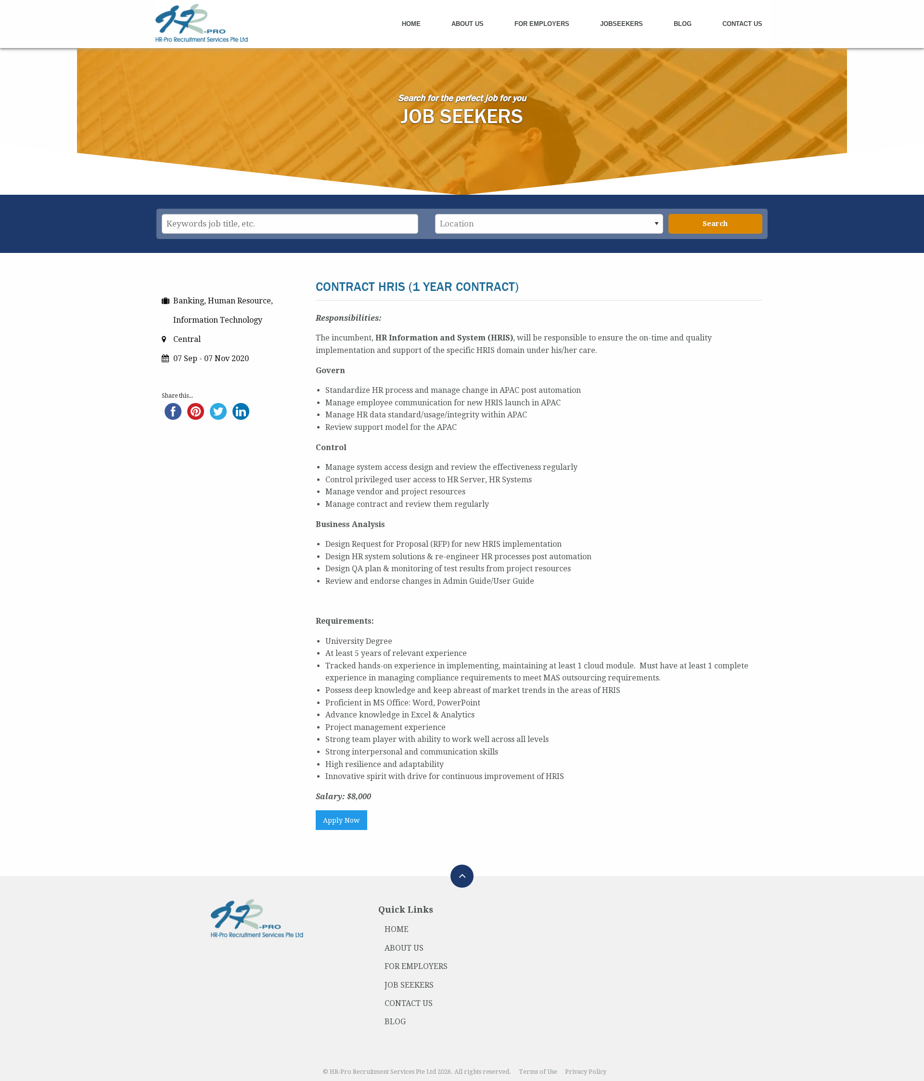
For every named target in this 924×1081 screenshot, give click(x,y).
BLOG (395, 1021)
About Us (467, 23)
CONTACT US (409, 1003)
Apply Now (341, 820)
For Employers (541, 23)
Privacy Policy (585, 1071)
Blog (683, 23)
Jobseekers (621, 23)
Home (411, 23)
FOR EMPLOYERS (416, 966)
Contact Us (742, 23)
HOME (397, 929)
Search (715, 223)
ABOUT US (404, 948)
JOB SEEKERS (409, 985)
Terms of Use (538, 1071)
